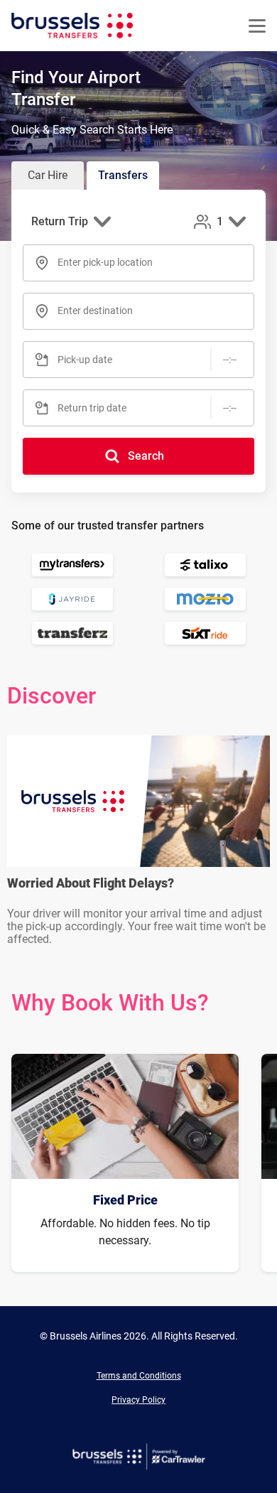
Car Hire (47, 175)
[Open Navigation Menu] (257, 25)
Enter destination (95, 310)
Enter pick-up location (105, 262)
